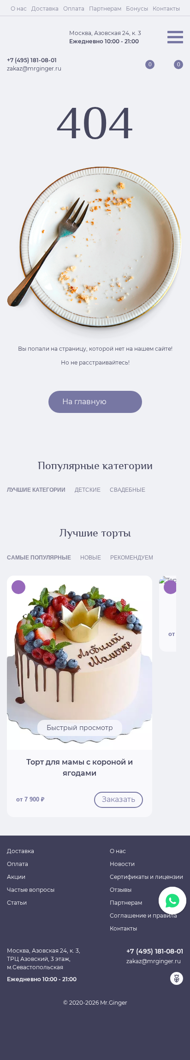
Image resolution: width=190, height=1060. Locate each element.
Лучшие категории (36, 490)
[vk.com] (147, 978)
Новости (122, 863)
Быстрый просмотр (80, 727)
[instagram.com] (161, 978)
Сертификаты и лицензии (146, 876)
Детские (88, 490)
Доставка (45, 8)
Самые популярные (39, 557)
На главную (84, 401)
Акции (16, 876)
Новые (90, 557)
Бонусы (137, 8)
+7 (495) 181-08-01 (32, 60)
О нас (19, 8)
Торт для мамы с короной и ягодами (79, 767)
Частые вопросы (30, 889)
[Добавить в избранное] (141, 587)
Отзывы (120, 889)
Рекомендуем (131, 557)
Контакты (166, 8)
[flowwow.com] (176, 978)
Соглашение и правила (143, 915)
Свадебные (127, 490)
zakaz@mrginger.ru (34, 68)
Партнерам (105, 8)
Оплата (73, 8)
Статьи (17, 902)
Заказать (118, 799)
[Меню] (175, 37)
